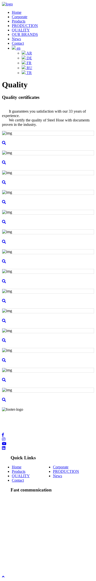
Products (18, 21)
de (29, 58)
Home (16, 12)
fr (29, 63)
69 (47, 529)
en (18, 48)
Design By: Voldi (15, 563)
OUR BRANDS (25, 34)
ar (29, 53)
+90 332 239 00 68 (27, 529)
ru (29, 68)
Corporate (19, 17)
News (16, 39)
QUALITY (21, 30)
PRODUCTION (25, 26)
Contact (18, 43)
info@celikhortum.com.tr (31, 550)
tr (29, 73)
